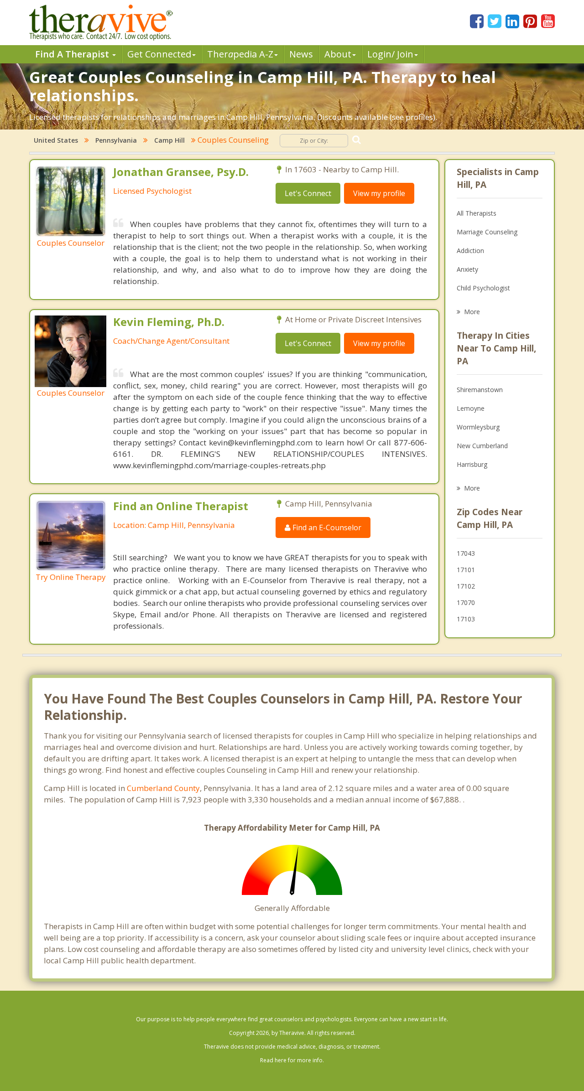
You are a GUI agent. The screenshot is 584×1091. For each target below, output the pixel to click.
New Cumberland (482, 445)
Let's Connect (308, 193)
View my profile (379, 193)
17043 (466, 553)
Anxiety (467, 269)
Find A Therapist (73, 54)
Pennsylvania (116, 140)
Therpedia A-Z (240, 54)
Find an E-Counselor (326, 527)
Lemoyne (471, 408)
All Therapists (476, 213)
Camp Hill (169, 140)
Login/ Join (390, 54)
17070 (466, 602)
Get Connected (159, 54)
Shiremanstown (480, 389)
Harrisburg (472, 464)
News (301, 54)
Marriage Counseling (487, 232)
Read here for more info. (292, 1060)
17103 (466, 619)
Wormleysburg (478, 427)
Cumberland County (163, 788)
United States (56, 140)
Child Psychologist (483, 288)
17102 (466, 586)
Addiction (470, 250)
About (337, 54)
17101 (466, 569)
